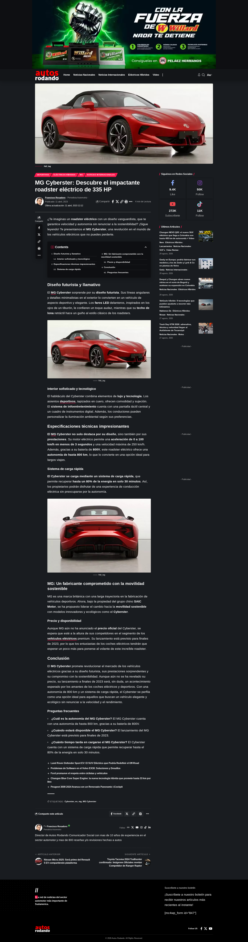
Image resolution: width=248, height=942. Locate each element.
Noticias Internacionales (101, 175)
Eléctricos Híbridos (64, 175)
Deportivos (43, 175)
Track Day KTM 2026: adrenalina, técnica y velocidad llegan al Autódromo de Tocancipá (175, 327)
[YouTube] (137, 827)
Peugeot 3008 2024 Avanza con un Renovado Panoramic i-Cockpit (87, 787)
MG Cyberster (89, 801)
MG (81, 175)
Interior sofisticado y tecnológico (73, 259)
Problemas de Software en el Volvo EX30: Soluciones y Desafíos (85, 768)
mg (80, 801)
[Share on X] (117, 201)
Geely (161, 270)
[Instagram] (141, 827)
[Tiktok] (200, 209)
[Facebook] (172, 188)
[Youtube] (172, 209)
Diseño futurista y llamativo (67, 254)
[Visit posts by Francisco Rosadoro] (39, 201)
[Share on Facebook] (113, 201)
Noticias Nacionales (182, 246)
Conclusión (109, 267)
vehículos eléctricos (62, 638)
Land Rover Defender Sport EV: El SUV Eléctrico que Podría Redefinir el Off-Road (95, 763)
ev (76, 801)
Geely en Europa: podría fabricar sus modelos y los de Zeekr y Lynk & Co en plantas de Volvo (177, 262)
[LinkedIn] (149, 827)
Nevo (161, 242)
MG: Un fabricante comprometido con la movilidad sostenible (122, 255)
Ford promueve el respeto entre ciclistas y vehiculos (79, 773)
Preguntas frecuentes (117, 272)
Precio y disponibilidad (118, 262)
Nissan (162, 315)
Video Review (172, 250)
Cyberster (69, 801)
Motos (181, 334)
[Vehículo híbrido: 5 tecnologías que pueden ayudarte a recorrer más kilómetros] (206, 304)
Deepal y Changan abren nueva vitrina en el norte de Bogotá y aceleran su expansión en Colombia (177, 282)
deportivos (67, 401)
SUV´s (162, 250)
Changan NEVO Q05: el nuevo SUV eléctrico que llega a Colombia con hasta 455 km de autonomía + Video (176, 235)
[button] (163, 75)
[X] (132, 827)
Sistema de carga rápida (69, 269)
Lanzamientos (165, 246)
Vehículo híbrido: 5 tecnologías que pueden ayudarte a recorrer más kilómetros (176, 304)
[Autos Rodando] (47, 75)
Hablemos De (165, 311)
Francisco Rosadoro (55, 197)
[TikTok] (145, 827)
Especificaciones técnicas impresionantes (74, 264)
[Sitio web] (128, 827)
